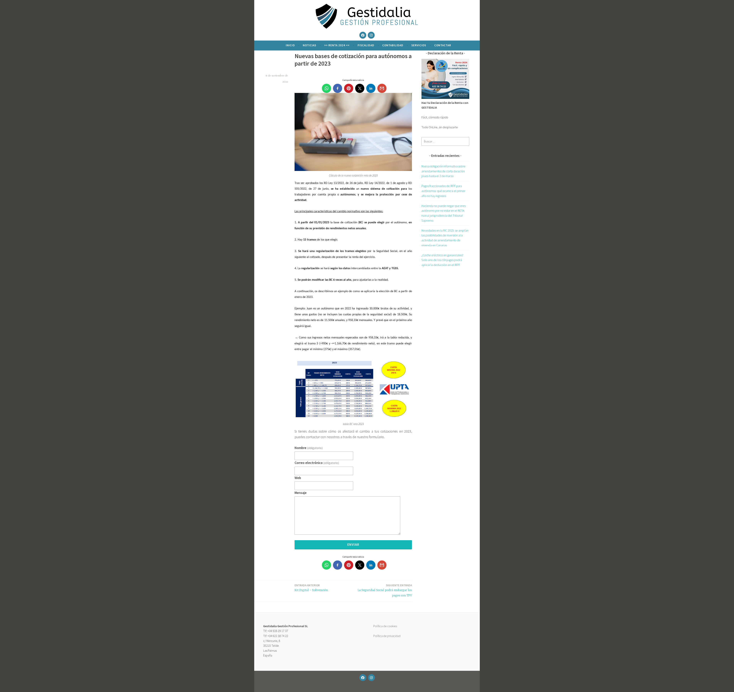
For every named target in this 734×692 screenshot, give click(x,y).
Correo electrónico (317, 462)
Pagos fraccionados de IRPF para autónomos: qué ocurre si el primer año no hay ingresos (443, 191)
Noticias (309, 45)
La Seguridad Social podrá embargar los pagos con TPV (385, 590)
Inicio (290, 45)
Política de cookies (385, 626)
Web (298, 478)
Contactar (442, 45)
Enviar (353, 544)
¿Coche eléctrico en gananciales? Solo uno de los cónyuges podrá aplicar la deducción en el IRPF (442, 260)
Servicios (418, 45)
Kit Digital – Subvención (311, 587)
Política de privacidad (386, 636)
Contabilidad (392, 45)
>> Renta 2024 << (336, 45)
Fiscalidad (366, 45)
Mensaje (301, 492)
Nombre (309, 448)
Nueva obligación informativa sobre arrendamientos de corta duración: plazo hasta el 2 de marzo (443, 171)
